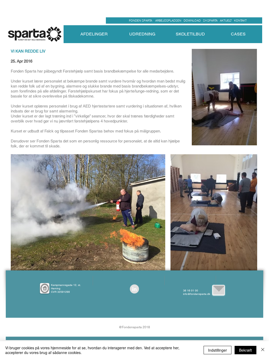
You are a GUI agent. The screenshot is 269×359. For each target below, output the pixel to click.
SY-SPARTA (211, 20)
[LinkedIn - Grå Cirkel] (134, 289)
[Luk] (263, 350)
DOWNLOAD (192, 20)
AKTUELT (227, 20)
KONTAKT (240, 20)
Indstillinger (217, 350)
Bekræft (245, 350)
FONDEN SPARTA (141, 20)
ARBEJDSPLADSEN (168, 20)
